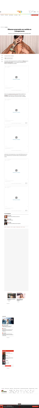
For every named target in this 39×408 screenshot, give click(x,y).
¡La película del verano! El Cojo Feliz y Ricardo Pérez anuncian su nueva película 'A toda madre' (7, 335)
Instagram (18, 383)
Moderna (14, 392)
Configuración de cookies (31, 388)
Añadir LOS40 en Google (9, 58)
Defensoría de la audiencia (17, 388)
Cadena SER (25, 390)
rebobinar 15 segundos (17, 406)
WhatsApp (2, 59)
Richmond (10, 392)
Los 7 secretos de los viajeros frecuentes (11, 299)
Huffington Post (12, 391)
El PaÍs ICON (21, 392)
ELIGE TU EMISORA (35, 406)
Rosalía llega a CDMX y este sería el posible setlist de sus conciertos (7, 326)
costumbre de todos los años (13, 94)
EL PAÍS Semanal (26, 391)
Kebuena (32, 391)
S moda (24, 392)
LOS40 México (19, 12)
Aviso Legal (3, 388)
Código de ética (11, 388)
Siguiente (23, 406)
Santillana (18, 390)
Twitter (2, 57)
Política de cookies (7, 388)
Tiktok (15, 383)
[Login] (38, 11)
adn (30, 390)
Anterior (15, 406)
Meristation (31, 392)
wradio (18, 391)
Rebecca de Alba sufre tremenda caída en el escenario (20, 300)
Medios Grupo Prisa (4, 392)
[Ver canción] (4, 353)
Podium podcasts (17, 392)
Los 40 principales (14, 390)
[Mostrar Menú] (1, 12)
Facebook (2, 55)
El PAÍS (11, 390)
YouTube (17, 383)
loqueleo (27, 392)
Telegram (2, 61)
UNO (16, 391)
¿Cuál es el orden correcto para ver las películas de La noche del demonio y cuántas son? (7, 330)
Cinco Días (21, 391)
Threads (23, 383)
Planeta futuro (30, 391)
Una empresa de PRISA (4, 391)
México (35, 11)
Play (19, 406)
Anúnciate (36, 388)
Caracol (33, 390)
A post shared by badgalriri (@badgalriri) (16, 150)
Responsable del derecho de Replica (24, 388)
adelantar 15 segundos (21, 406)
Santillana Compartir (22, 390)
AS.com (28, 390)
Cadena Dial (24, 391)
